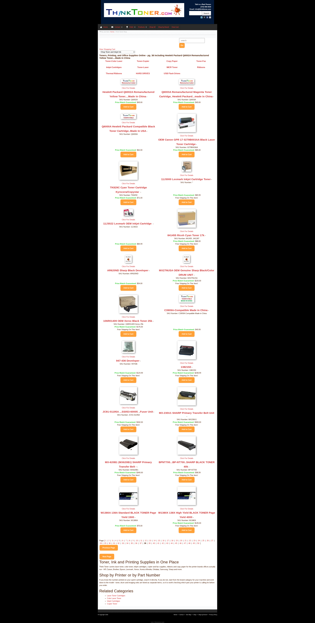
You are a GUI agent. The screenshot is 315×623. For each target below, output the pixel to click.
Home (105, 27)
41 (158, 543)
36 (136, 543)
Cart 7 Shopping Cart (157, 622)
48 (189, 543)
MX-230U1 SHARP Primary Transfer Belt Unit (186, 412)
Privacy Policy (213, 614)
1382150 (186, 367)
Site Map (188, 614)
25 (203, 541)
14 (155, 541)
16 (163, 541)
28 (101, 543)
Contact (114, 28)
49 (194, 543)
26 (208, 541)
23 (194, 541)
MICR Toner (172, 67)
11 (141, 541)
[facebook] (207, 17)
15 (159, 541)
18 (172, 541)
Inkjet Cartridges (114, 67)
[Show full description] (146, 97)
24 (199, 541)
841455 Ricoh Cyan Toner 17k (185, 235)
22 (190, 541)
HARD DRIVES (143, 73)
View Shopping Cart (107, 49)
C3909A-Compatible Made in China (186, 310)
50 (198, 543)
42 (163, 543)
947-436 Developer (127, 360)
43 (167, 543)
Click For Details (128, 88)
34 (127, 543)
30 (110, 543)
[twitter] (202, 17)
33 (123, 543)
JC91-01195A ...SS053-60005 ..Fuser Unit (128, 411)
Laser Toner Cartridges (116, 596)
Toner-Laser (143, 67)
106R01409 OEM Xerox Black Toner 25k (127, 320)
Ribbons (201, 67)
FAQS (128, 28)
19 (177, 541)
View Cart (175, 27)
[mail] (210, 17)
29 (105, 543)
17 (168, 541)
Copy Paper (172, 61)
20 (181, 541)
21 (186, 541)
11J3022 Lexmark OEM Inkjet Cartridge (127, 223)
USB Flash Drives (172, 73)
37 (141, 543)
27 (212, 541)
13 (150, 541)
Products (141, 28)
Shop (194, 614)
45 (176, 543)
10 (137, 541)
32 (118, 543)
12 (146, 541)
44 (172, 543)
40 (154, 543)
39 (149, 543)
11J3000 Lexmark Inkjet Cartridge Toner (186, 179)
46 (180, 543)
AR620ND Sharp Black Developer (127, 270)
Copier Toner (112, 604)
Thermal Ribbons (114, 73)
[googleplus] (204, 17)
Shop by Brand (163, 27)
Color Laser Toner (114, 598)
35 (132, 543)
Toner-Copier (143, 61)
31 (114, 543)
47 (185, 543)
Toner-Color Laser (113, 61)
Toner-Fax (201, 61)
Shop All (153, 27)
